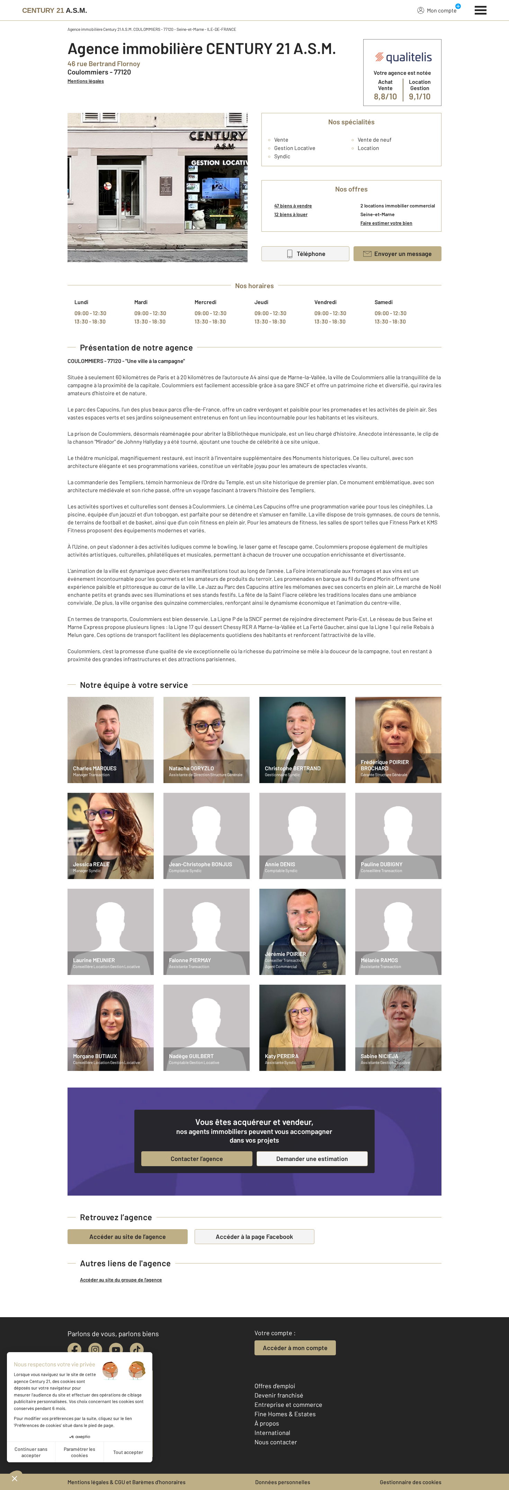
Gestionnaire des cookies (410, 1482)
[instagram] (95, 1350)
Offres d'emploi (274, 1386)
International (272, 1432)
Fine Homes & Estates (285, 1414)
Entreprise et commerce (288, 1404)
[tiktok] (137, 1350)
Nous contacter (275, 1442)
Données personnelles (282, 1482)
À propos (266, 1423)
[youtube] (116, 1350)
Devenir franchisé (278, 1395)
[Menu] (481, 9)
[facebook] (74, 1350)
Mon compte (442, 10)
